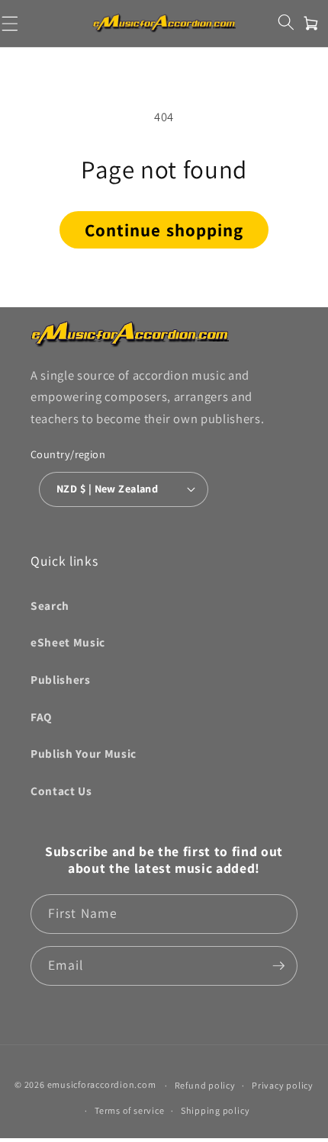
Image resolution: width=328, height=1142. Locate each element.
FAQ (41, 716)
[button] (285, 22)
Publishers (61, 679)
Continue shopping (164, 230)
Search (50, 605)
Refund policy (205, 1085)
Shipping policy (215, 1110)
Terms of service (129, 1110)
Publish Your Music (84, 753)
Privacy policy (283, 1085)
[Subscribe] (278, 966)
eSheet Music (68, 642)
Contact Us (61, 790)
